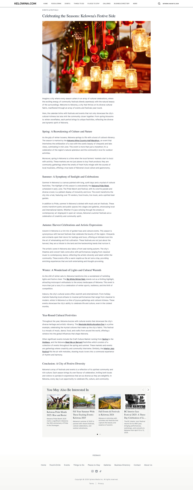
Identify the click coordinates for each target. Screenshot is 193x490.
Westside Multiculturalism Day (91, 324)
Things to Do (78, 465)
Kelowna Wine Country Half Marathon (83, 140)
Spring (105, 339)
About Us (148, 465)
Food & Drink (55, 465)
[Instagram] (92, 471)
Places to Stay (94, 465)
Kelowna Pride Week (100, 186)
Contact (137, 465)
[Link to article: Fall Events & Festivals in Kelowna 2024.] (110, 401)
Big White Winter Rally (76, 279)
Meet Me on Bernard (73, 342)
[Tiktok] (100, 471)
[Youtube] (96, 471)
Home (43, 465)
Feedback (97, 455)
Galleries (107, 465)
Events (67, 465)
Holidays (46, 342)
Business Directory (122, 465)
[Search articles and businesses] (159, 3)
